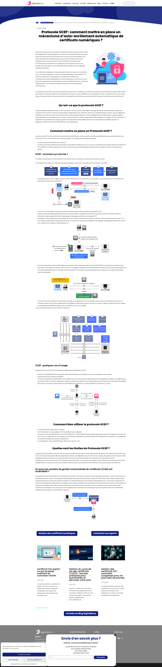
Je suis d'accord (24, 654)
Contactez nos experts (105, 533)
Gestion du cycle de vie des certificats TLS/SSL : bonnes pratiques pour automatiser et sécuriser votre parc (80, 575)
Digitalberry (35, 3)
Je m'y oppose (13, 660)
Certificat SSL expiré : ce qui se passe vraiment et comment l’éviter (49, 572)
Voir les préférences (34, 660)
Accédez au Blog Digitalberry (81, 613)
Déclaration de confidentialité (29, 664)
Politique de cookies (16, 664)
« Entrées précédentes (41, 608)
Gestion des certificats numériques (57, 533)
